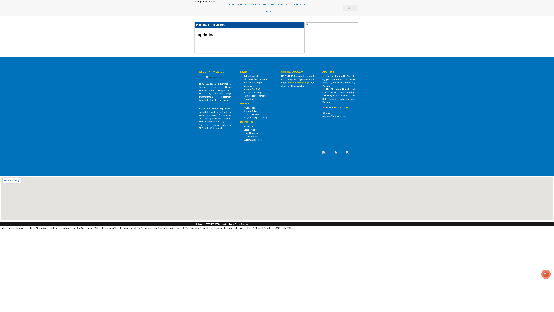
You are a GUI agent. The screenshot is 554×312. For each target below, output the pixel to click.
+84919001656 (341, 107)
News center (284, 5)
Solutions (269, 5)
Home (232, 5)
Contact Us (300, 5)
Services (255, 5)
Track (268, 11)
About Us (243, 5)
